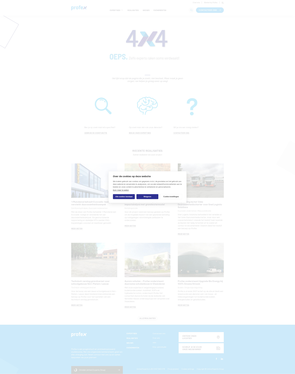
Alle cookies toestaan (124, 197)
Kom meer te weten (121, 190)
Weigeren (147, 197)
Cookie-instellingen (171, 197)
